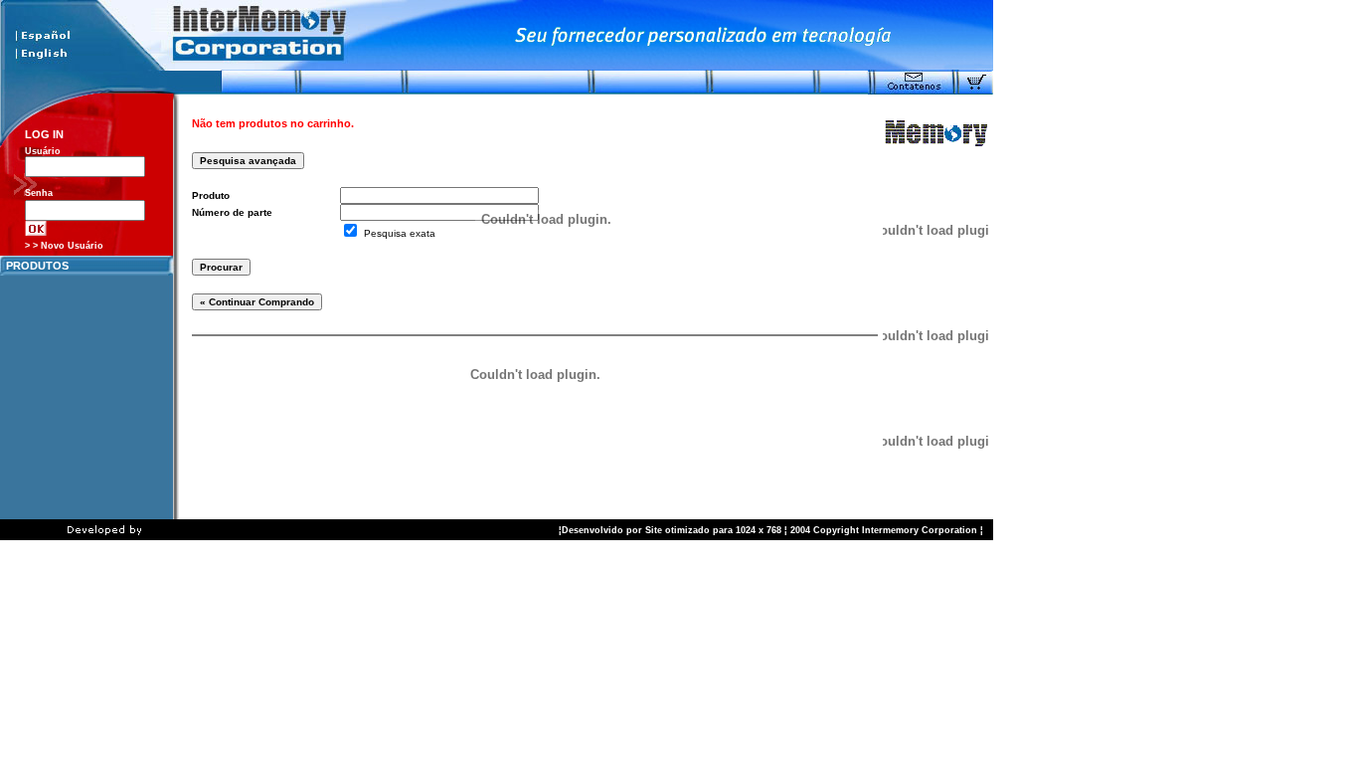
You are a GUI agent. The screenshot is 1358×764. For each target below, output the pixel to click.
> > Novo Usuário (64, 246)
